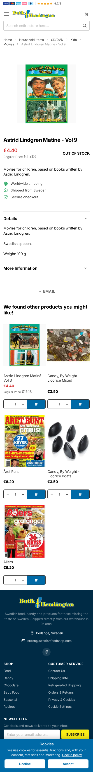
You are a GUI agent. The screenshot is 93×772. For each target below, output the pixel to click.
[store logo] (33, 14)
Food (7, 671)
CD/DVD (57, 40)
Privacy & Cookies (61, 699)
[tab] (46, 218)
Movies (9, 44)
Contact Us (56, 671)
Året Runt (11, 471)
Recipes (9, 706)
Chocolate (11, 685)
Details (10, 218)
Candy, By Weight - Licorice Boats (63, 473)
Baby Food (11, 692)
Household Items (32, 40)
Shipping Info (58, 678)
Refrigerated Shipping (64, 685)
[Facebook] (46, 652)
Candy (8, 678)
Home (8, 40)
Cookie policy (72, 755)
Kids (74, 40)
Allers (8, 562)
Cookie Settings (60, 706)
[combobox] (46, 26)
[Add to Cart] (36, 404)
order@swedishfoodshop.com (49, 641)
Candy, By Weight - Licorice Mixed (63, 378)
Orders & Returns (61, 692)
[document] (46, 755)
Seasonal (10, 699)
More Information (20, 268)
